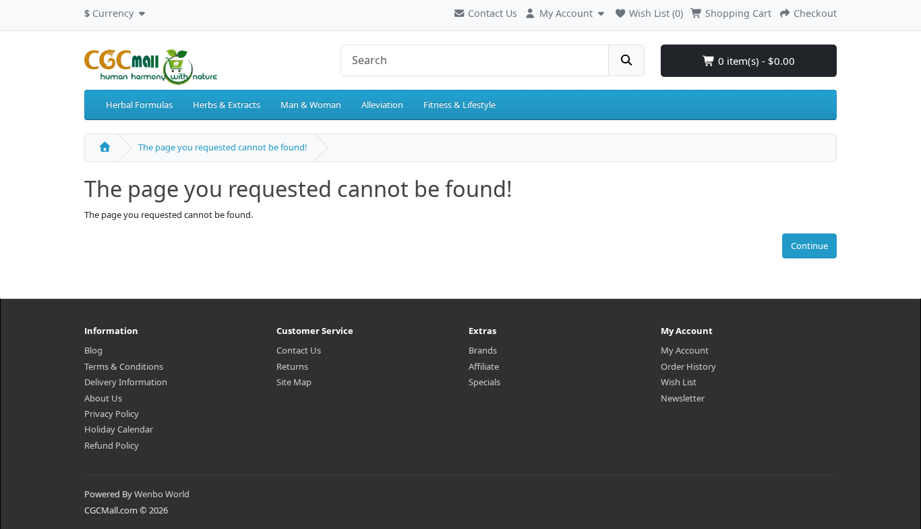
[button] (116, 11)
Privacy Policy (111, 414)
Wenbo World (161, 494)
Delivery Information (125, 382)
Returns (292, 366)
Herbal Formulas (139, 105)
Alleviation (382, 105)
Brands (483, 350)
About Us (103, 398)
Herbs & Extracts (226, 105)
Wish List (678, 382)
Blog (93, 350)
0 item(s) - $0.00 (755, 60)
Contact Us (491, 13)
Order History (688, 366)
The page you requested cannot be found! (222, 147)
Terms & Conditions (123, 366)
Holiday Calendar (118, 429)
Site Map (293, 382)
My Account (685, 350)
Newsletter (683, 398)
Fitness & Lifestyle (459, 105)
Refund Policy (111, 445)
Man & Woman (310, 105)
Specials (484, 382)
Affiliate (484, 366)
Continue (809, 246)
